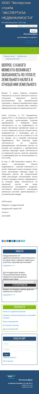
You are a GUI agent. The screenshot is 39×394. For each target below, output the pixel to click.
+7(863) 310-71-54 (30, 40)
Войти (6, 354)
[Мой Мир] (7, 241)
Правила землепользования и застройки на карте (19, 316)
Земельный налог (13, 58)
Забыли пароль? (9, 357)
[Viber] (19, 241)
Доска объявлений (10, 329)
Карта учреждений (10, 321)
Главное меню (9, 56)
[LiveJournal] (14, 241)
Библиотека (22, 56)
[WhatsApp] (22, 241)
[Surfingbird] (17, 241)
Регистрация (8, 361)
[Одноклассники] (5, 241)
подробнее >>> (9, 265)
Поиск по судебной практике (14, 311)
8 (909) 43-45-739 (31, 43)
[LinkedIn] (12, 241)
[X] (10, 241)
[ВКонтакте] (3, 241)
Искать (33, 31)
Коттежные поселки (11, 325)
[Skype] (24, 241)
